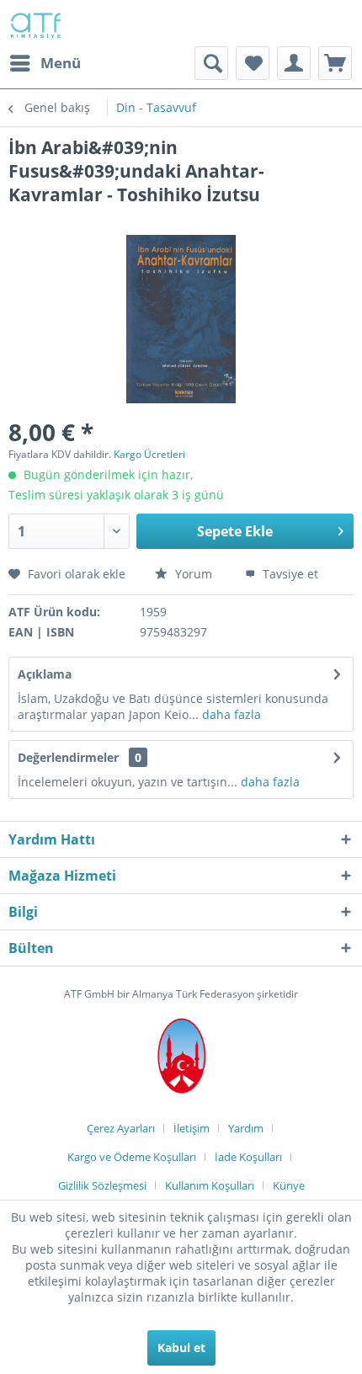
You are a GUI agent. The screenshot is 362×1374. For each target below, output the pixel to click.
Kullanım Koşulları (209, 1185)
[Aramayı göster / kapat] (211, 63)
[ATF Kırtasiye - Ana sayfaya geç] (34, 23)
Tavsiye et (288, 574)
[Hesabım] (294, 63)
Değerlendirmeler (68, 757)
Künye (289, 1185)
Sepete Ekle (235, 531)
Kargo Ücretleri (149, 454)
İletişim (191, 1128)
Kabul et (181, 1347)
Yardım (246, 1128)
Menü (60, 62)
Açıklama (45, 674)
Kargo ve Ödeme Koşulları (131, 1156)
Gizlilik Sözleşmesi (102, 1185)
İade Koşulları (248, 1156)
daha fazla (230, 714)
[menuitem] (44, 63)
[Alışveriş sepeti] (335, 63)
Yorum (194, 574)
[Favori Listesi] (252, 63)
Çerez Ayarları (121, 1128)
